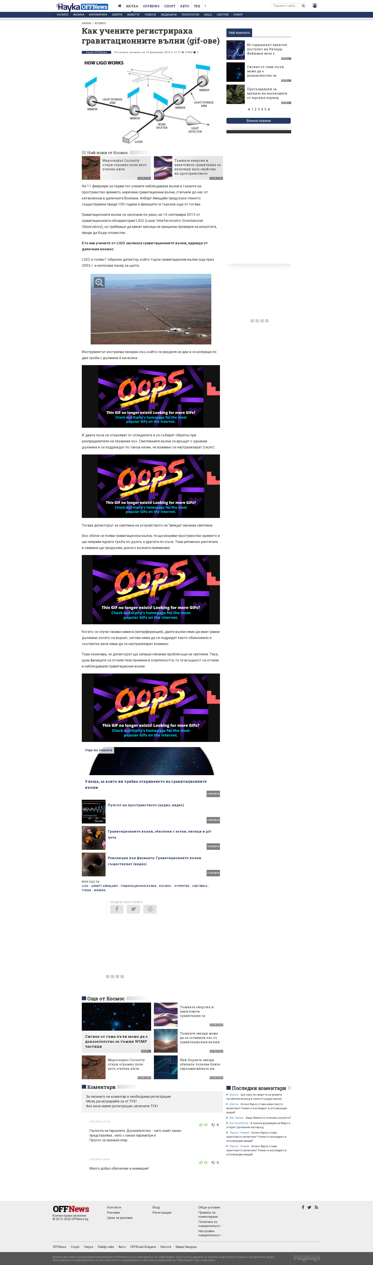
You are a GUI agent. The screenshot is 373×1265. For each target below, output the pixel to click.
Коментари (101, 1087)
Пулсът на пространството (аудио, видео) (146, 805)
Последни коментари (259, 1088)
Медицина (169, 14)
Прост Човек (240, 1132)
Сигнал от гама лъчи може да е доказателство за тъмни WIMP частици (266, 73)
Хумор (238, 14)
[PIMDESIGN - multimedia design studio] (305, 1259)
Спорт (169, 6)
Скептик (223, 14)
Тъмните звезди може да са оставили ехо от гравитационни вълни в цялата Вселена (200, 1039)
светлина (199, 886)
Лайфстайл (106, 1247)
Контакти (114, 1207)
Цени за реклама (120, 1218)
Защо (208, 14)
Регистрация (162, 1213)
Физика (78, 14)
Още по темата (98, 750)
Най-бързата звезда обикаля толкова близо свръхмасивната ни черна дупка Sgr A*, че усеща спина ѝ (200, 1068)
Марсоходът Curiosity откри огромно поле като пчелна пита (124, 164)
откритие (181, 886)
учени (86, 890)
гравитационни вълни (138, 886)
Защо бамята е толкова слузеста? (268, 1117)
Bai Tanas (236, 1117)
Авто (184, 6)
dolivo (234, 1094)
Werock (165, 1247)
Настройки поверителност (209, 1233)
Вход (156, 1207)
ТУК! (154, 1106)
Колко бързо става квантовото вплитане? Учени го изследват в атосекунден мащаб (256, 1108)
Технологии (190, 14)
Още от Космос (106, 998)
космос (165, 886)
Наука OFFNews (96, 52)
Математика (98, 14)
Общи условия (209, 1207)
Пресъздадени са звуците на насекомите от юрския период (267, 93)
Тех (197, 6)
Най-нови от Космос (107, 152)
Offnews (151, 6)
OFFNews (59, 1247)
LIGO (85, 886)
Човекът (150, 14)
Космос (62, 14)
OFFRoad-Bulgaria (143, 1247)
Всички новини (259, 121)
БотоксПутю (239, 1123)
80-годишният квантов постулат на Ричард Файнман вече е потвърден (267, 51)
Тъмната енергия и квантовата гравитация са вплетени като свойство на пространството (197, 166)
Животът (133, 14)
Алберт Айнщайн (104, 886)
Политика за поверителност (209, 1224)
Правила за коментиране (208, 1215)
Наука (132, 6)
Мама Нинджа (186, 1247)
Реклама (113, 1213)
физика (100, 890)
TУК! (133, 1101)
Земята (117, 14)
